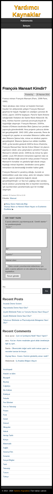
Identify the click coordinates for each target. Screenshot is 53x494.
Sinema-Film (8, 452)
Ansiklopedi (7, 369)
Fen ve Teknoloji (9, 407)
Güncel (6, 423)
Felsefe (6, 398)
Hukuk (5, 431)
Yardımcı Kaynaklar (21, 491)
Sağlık (5, 448)
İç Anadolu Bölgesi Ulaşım (26, 361)
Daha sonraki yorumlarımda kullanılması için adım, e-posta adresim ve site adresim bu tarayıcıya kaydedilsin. (25, 269)
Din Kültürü (7, 390)
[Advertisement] (26, 56)
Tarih (5, 464)
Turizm (6, 473)
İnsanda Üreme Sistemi (12, 304)
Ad (7, 249)
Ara (4, 287)
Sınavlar (6, 456)
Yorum (9, 227)
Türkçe (6, 477)
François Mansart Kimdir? (24, 88)
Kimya (5, 440)
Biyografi (6, 378)
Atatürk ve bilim (9, 374)
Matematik (7, 444)
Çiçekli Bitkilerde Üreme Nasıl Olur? (17, 316)
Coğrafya (6, 386)
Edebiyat (6, 394)
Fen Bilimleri (8, 402)
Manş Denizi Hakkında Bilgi (16, 204)
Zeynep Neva (10, 356)
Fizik (5, 415)
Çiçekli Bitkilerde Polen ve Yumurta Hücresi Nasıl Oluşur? (26, 312)
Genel (5, 419)
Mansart (13, 198)
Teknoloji (6, 468)
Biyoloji (6, 382)
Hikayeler (6, 427)
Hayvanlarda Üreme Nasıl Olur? (15, 308)
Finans (5, 411)
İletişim (26, 26)
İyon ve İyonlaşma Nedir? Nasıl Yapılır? (31, 336)
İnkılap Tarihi (8, 435)
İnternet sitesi (11, 260)
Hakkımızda (26, 21)
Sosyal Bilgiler (8, 460)
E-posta (9, 254)
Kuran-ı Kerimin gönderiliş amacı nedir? (32, 356)
